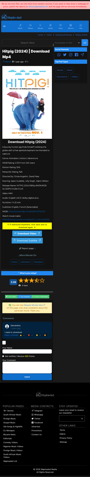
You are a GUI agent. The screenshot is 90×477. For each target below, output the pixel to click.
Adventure (25, 262)
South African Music (12, 414)
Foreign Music (9, 418)
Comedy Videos (10, 442)
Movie (8, 62)
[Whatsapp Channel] (59, 55)
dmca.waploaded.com (38, 6)
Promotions (37, 430)
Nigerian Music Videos (13, 446)
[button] (4, 26)
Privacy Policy (66, 438)
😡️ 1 (46, 335)
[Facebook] (76, 55)
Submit (27, 377)
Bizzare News (9, 434)
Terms (62, 430)
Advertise (36, 426)
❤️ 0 (30, 335)
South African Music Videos (12, 455)
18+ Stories (8, 410)
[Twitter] (65, 55)
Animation (38, 262)
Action (14, 262)
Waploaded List (10, 461)
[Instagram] (71, 55)
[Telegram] (82, 55)
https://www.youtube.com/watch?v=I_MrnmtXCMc (26, 219)
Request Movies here (33, 305)
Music (70, 70)
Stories (60, 70)
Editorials (7, 438)
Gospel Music (9, 422)
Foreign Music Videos (12, 450)
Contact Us (37, 434)
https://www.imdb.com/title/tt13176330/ (26, 211)
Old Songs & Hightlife (12, 426)
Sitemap (63, 442)
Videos (75, 76)
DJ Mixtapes (9, 430)
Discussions (62, 76)
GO (84, 43)
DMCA (62, 434)
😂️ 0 (38, 335)
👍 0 (22, 335)
